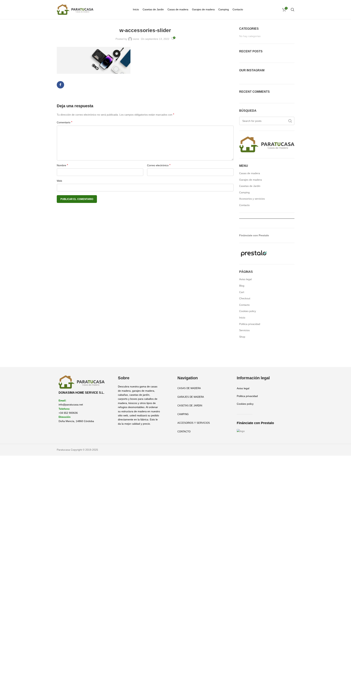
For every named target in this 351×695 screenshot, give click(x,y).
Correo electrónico (158, 165)
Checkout (244, 298)
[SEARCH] (290, 121)
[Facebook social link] (60, 84)
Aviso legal (245, 279)
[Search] (292, 9)
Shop (242, 336)
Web (59, 180)
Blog (241, 285)
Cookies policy (247, 311)
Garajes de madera (250, 179)
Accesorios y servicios (252, 198)
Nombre (62, 165)
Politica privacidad (249, 324)
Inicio (242, 317)
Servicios (244, 330)
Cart (241, 292)
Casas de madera (249, 173)
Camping (244, 192)
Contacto (244, 205)
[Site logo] (75, 9)
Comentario (64, 122)
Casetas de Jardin (249, 185)
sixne (136, 38)
